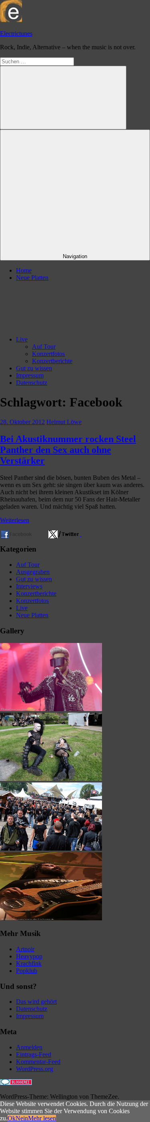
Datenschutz (31, 382)
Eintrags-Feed (33, 1054)
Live (22, 339)
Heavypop (29, 956)
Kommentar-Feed (38, 1061)
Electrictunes (16, 33)
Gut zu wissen (34, 368)
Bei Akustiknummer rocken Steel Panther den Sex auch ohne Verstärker (68, 450)
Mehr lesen (42, 1118)
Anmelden (29, 1047)
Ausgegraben (33, 571)
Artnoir (25, 949)
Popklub (26, 970)
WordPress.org (34, 1068)
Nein (22, 1118)
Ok (12, 1118)
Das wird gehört (36, 1001)
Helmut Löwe (64, 421)
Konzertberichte (52, 361)
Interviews (29, 586)
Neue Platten (32, 277)
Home (24, 270)
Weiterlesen (14, 520)
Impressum (30, 375)
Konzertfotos (48, 353)
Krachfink (29, 963)
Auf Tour (44, 346)
